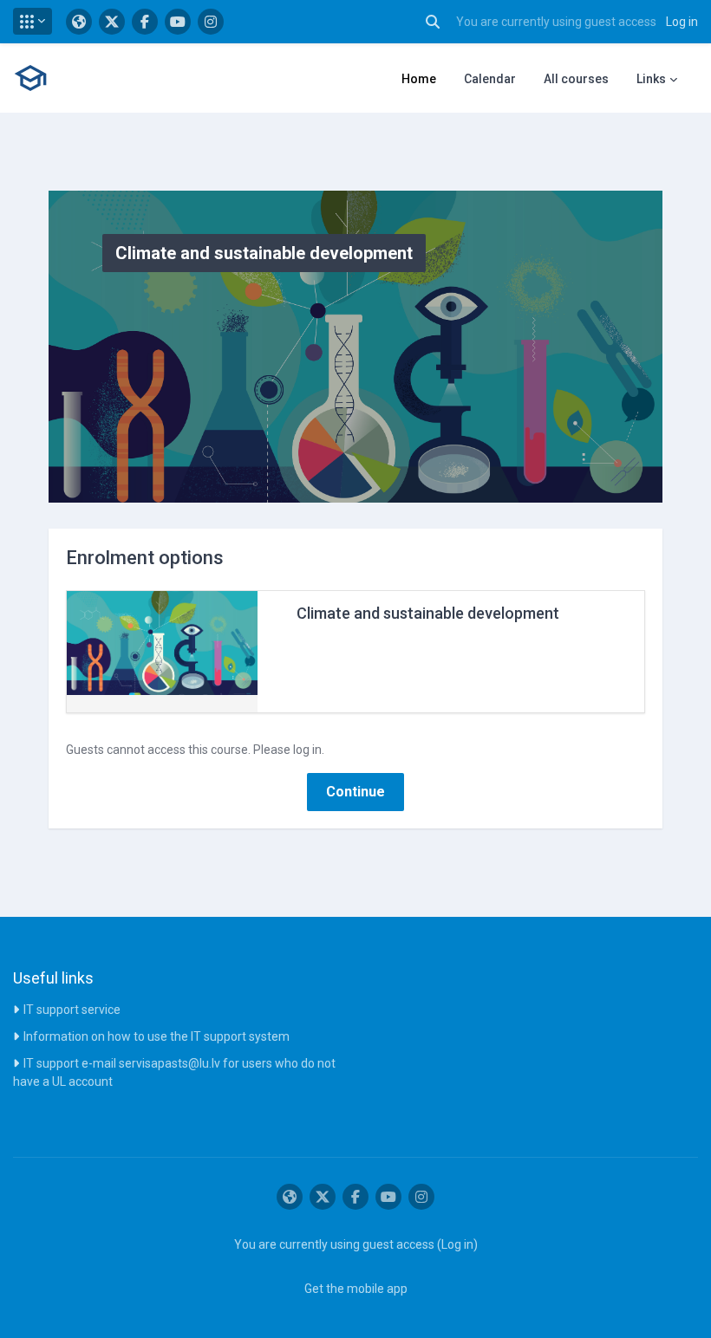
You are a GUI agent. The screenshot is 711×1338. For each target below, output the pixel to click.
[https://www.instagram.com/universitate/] (211, 22)
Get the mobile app (356, 1289)
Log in (682, 22)
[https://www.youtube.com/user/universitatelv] (178, 22)
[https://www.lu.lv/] (79, 22)
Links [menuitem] (651, 79)
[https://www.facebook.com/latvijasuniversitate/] (145, 22)
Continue (355, 791)
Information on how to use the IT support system (156, 1036)
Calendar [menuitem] (490, 79)
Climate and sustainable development (428, 613)
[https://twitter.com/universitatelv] (112, 22)
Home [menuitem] (418, 79)
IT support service (72, 1009)
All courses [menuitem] (576, 79)
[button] (32, 21)
